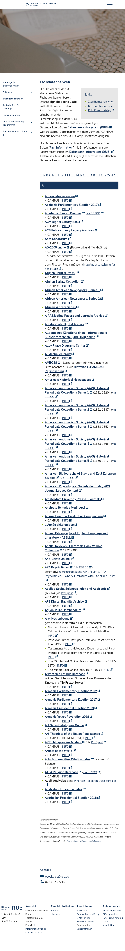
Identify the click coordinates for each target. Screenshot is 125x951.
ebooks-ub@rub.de (57, 876)
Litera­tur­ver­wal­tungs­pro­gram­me (14, 123)
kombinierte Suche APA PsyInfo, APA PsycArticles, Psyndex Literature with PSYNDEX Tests (80, 574)
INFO (65, 200)
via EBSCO (93, 213)
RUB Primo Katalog (99, 110)
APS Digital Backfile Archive (64, 601)
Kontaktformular (34, 932)
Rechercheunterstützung (15, 133)
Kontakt (55, 910)
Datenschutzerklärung (88, 914)
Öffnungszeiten (110, 914)
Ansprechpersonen (112, 910)
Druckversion (83, 925)
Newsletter (108, 925)
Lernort (106, 921)
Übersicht (56, 914)
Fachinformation (11, 115)
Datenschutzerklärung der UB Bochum (83, 841)
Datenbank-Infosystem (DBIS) (88, 127)
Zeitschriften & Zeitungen (11, 107)
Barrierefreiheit (84, 928)
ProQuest (67, 593)
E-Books (7, 92)
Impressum (82, 910)
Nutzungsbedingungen (101, 106)
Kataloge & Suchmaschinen (11, 84)
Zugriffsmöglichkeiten (101, 101)
